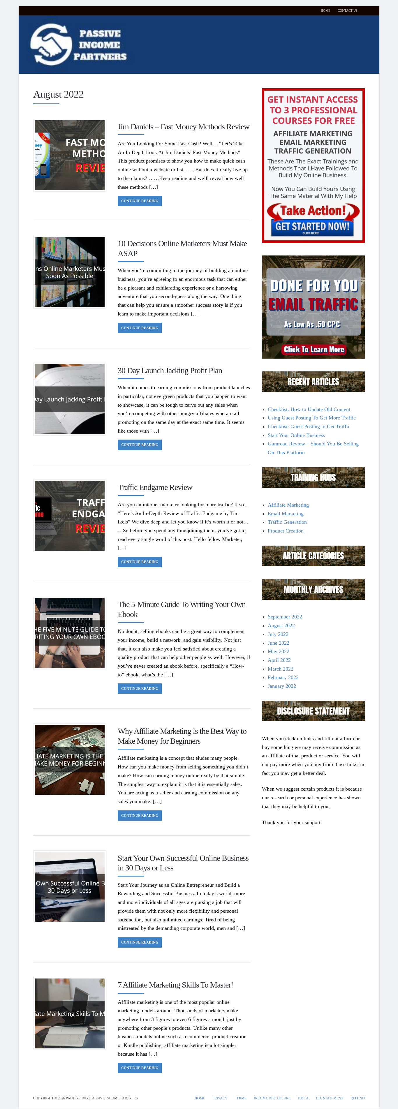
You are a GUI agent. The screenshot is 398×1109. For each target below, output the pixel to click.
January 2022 (282, 686)
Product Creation (286, 531)
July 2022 (278, 634)
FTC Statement (329, 1098)
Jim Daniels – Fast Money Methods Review (183, 126)
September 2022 (285, 617)
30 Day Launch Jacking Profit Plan (170, 370)
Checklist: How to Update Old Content (309, 409)
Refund (358, 1098)
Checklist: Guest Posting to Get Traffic (309, 426)
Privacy (220, 1098)
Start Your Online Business (296, 435)
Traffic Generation (287, 522)
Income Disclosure (272, 1098)
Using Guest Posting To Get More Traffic (312, 418)
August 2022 (281, 625)
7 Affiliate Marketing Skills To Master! (175, 984)
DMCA (303, 1098)
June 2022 (278, 643)
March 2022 (280, 669)
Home (325, 10)
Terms (240, 1098)
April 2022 (279, 660)
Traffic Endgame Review (155, 487)
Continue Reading (139, 201)
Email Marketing (286, 513)
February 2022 (283, 677)
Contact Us (348, 10)
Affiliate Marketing (288, 505)
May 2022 (278, 651)
